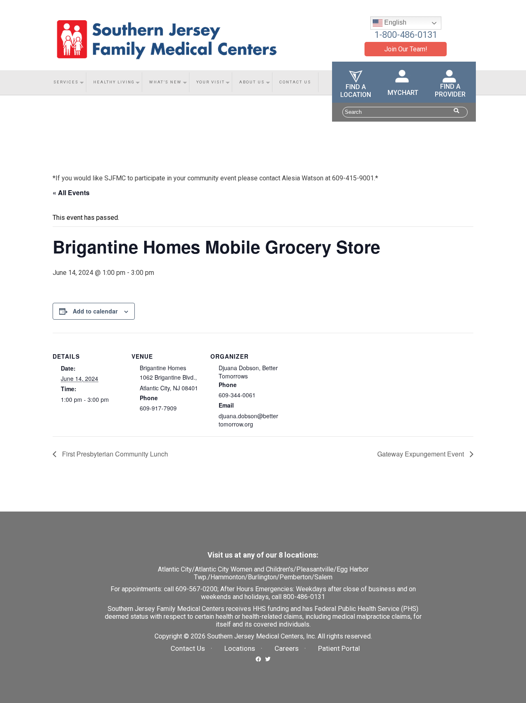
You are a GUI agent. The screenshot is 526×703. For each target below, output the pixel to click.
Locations (239, 648)
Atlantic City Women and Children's (244, 569)
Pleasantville (315, 569)
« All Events (71, 192)
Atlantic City (175, 569)
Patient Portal (339, 648)
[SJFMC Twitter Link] (267, 658)
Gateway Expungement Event (421, 454)
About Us (252, 82)
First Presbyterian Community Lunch (114, 454)
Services (65, 82)
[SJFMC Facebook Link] (258, 658)
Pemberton (295, 577)
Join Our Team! (405, 49)
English (394, 22)
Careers (287, 648)
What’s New (165, 82)
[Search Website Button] (456, 111)
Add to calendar (95, 311)
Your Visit (210, 82)
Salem (323, 577)
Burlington (262, 577)
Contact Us (295, 82)
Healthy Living (114, 82)
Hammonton (227, 577)
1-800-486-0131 (405, 35)
